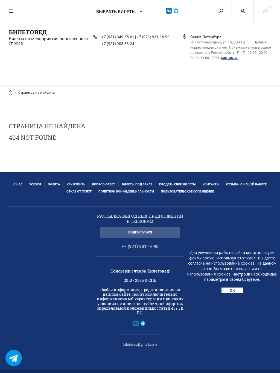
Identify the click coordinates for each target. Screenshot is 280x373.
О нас (17, 184)
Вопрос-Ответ (103, 184)
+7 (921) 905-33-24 (117, 44)
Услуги (35, 184)
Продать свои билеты (177, 184)
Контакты (229, 58)
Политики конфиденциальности (126, 191)
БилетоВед (28, 32)
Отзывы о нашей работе (246, 184)
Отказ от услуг (79, 191)
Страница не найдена (36, 92)
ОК (232, 290)
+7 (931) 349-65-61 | (118, 37)
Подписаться (140, 232)
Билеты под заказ (137, 184)
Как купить (76, 184)
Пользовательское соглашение (187, 191)
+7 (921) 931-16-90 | (154, 37)
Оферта (54, 184)
